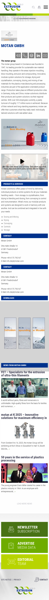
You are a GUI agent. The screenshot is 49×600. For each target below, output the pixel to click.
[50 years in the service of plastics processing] (24, 473)
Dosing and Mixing (11, 217)
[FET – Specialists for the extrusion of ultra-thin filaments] (24, 388)
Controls (7, 226)
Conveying (8, 223)
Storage (7, 230)
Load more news (24, 503)
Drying (6, 220)
